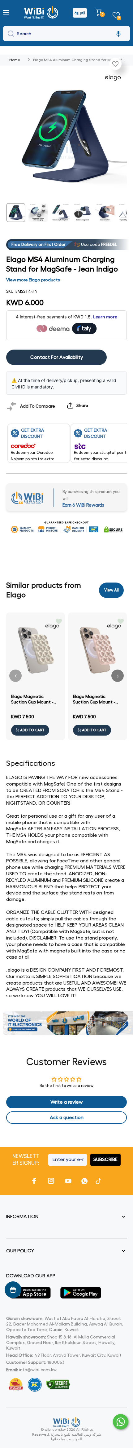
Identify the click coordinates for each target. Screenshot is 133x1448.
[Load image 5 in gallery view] (104, 212)
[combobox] (66, 33)
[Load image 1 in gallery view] (15, 212)
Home (14, 60)
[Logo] (42, 12)
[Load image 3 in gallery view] (60, 212)
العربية (80, 12)
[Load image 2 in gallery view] (38, 212)
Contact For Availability (56, 357)
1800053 (56, 1362)
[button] (100, 13)
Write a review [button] (66, 1102)
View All (111, 590)
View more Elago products (33, 280)
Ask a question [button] (67, 1117)
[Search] (9, 33)
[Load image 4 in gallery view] (82, 212)
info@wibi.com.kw (38, 1369)
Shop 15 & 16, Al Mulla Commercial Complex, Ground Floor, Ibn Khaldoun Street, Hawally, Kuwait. (60, 1342)
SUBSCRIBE (105, 1159)
